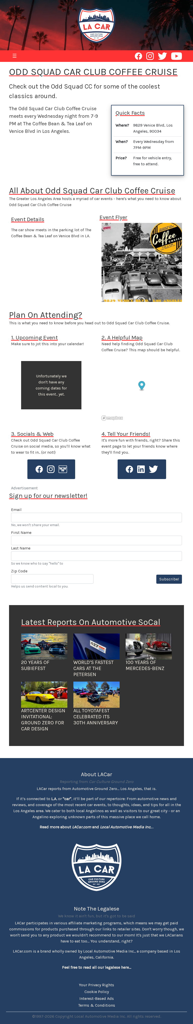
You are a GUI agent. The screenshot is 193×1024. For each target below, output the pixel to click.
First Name (21, 532)
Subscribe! (169, 579)
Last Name (20, 548)
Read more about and (95, 826)
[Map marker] (141, 386)
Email (16, 509)
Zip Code (19, 571)
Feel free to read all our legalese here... (96, 967)
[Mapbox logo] (112, 418)
